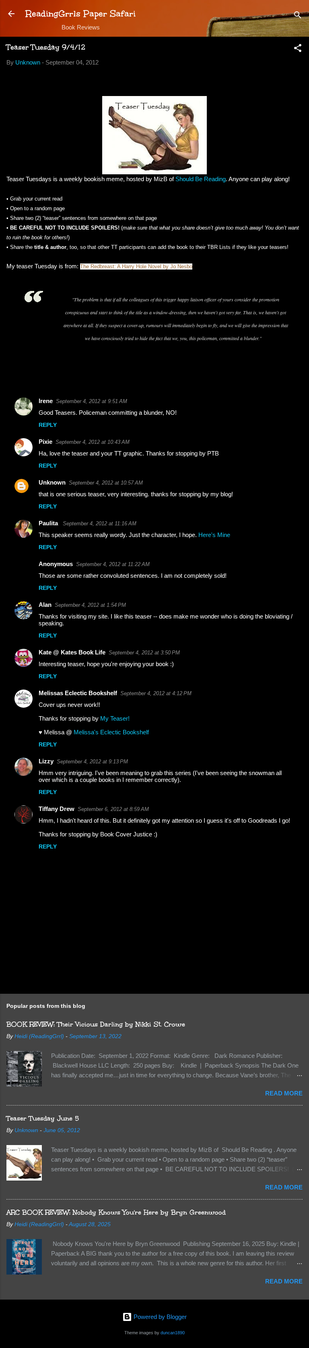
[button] (298, 49)
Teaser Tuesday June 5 (42, 1118)
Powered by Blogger (159, 1316)
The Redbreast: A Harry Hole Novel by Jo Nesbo (136, 266)
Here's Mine (214, 534)
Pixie (45, 441)
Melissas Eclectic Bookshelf (78, 693)
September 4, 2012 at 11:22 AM (113, 564)
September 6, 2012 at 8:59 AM (113, 809)
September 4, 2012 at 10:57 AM (106, 483)
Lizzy (46, 761)
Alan (45, 604)
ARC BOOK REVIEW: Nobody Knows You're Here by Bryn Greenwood (116, 1212)
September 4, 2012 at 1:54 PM (90, 605)
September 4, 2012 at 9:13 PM (92, 762)
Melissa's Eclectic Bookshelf (111, 732)
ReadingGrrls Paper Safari (81, 13)
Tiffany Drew (56, 808)
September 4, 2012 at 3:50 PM (144, 653)
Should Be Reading (200, 179)
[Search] (298, 16)
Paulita (49, 523)
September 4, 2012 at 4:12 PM (156, 693)
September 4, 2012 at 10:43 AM (93, 442)
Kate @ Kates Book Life (72, 652)
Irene (46, 400)
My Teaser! (115, 718)
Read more (284, 1093)
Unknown (52, 482)
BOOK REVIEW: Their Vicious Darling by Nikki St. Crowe (95, 1024)
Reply (48, 425)
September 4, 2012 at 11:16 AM (99, 523)
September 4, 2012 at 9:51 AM (91, 401)
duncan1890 (173, 1332)
